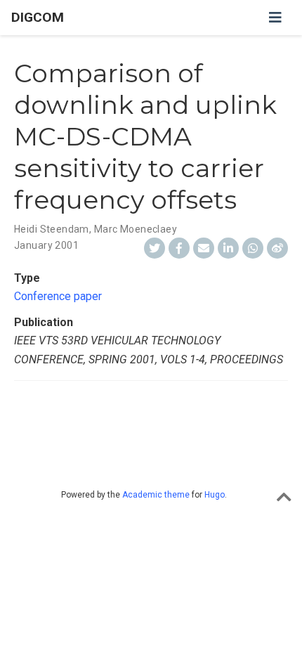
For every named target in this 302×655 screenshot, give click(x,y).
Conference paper (58, 296)
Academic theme (156, 495)
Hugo (214, 495)
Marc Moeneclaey (135, 229)
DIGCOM (37, 17)
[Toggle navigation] (275, 17)
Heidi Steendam (51, 229)
